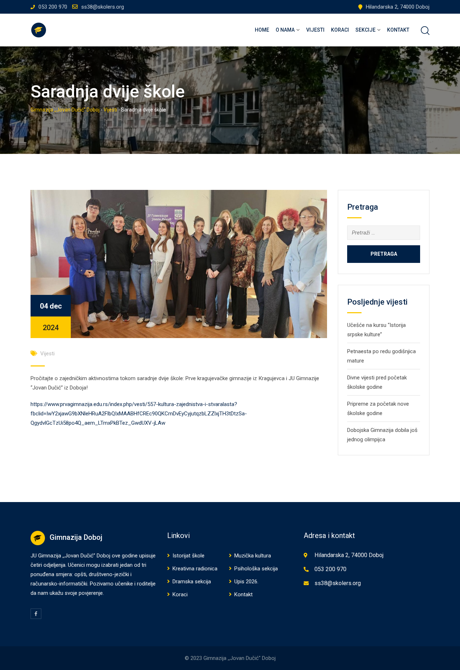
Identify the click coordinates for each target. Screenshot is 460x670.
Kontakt (398, 30)
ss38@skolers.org (102, 7)
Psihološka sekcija (256, 568)
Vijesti (315, 30)
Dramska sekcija (191, 581)
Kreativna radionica (194, 568)
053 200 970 (52, 7)
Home (262, 30)
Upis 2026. (246, 581)
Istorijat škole (188, 555)
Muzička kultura (252, 555)
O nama (285, 30)
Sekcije (365, 30)
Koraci (340, 30)
